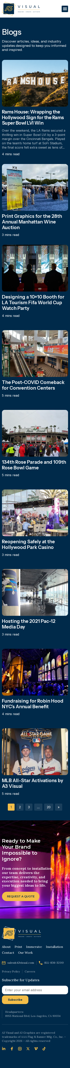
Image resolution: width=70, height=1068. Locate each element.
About (6, 947)
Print (18, 947)
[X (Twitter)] (29, 1048)
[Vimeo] (37, 1048)
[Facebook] (13, 1048)
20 (49, 807)
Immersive (34, 947)
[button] (65, 9)
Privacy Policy (11, 971)
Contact (8, 953)
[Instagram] (21, 1048)
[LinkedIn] (4, 1048)
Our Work (25, 953)
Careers (30, 971)
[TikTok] (45, 1048)
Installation (54, 947)
